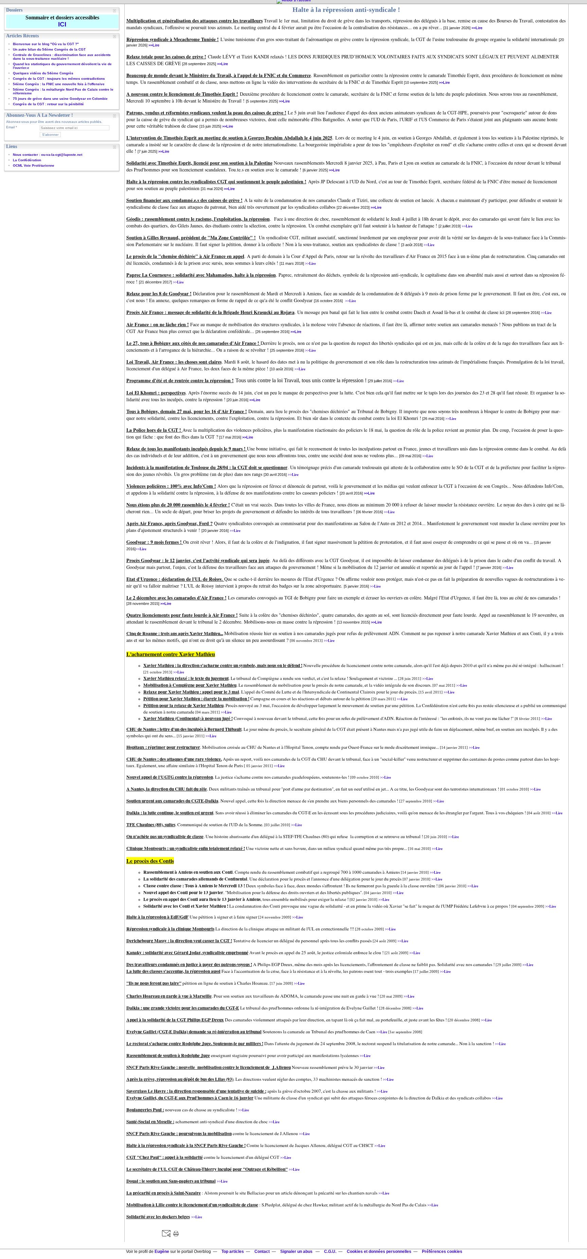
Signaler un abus (297, 1251)
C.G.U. (330, 1251)
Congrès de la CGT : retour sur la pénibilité (48, 104)
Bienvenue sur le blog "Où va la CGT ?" (46, 44)
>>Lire (477, 28)
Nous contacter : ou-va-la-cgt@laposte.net (47, 154)
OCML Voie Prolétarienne (33, 165)
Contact (262, 1251)
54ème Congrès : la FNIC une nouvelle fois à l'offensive (59, 84)
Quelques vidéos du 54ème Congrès (43, 73)
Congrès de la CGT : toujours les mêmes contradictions (59, 78)
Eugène (162, 1251)
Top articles (232, 1251)
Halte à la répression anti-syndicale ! (346, 9)
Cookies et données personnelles (379, 1251)
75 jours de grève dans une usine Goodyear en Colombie (60, 98)
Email (10, 127)
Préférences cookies (442, 1251)
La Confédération (27, 160)
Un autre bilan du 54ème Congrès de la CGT (49, 49)
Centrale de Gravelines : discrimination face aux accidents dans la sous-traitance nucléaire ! (62, 56)
